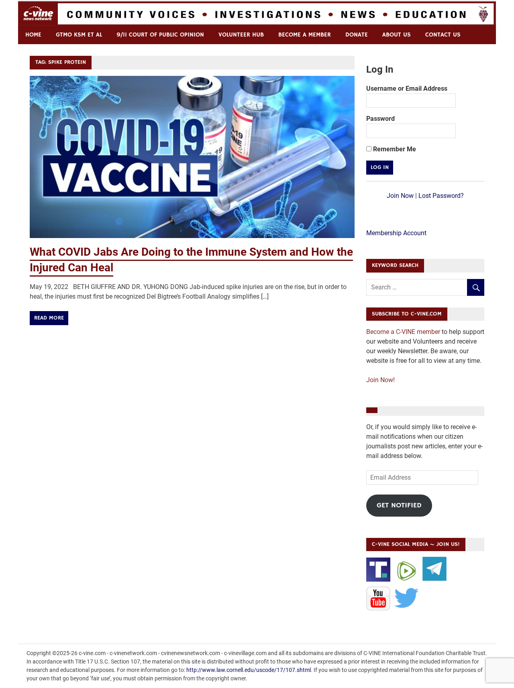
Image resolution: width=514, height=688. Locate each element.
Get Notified (399, 505)
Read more (49, 318)
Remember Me (393, 149)
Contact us (443, 35)
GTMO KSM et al (79, 35)
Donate (356, 35)
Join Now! (380, 380)
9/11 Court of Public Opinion (160, 35)
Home (33, 35)
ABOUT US (396, 35)
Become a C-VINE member (403, 332)
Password (380, 118)
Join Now (400, 195)
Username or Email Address (406, 88)
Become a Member (304, 35)
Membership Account (396, 233)
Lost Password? (441, 195)
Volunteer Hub (241, 35)
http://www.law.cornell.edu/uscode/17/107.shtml (248, 670)
